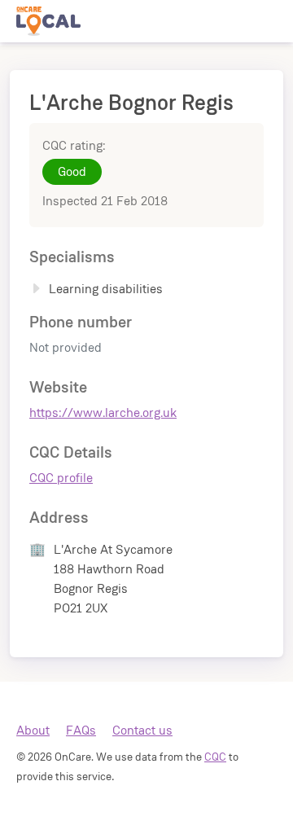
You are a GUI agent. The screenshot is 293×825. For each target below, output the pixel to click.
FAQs (81, 730)
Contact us (142, 730)
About (33, 730)
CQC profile (61, 477)
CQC (215, 756)
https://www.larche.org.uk (103, 412)
